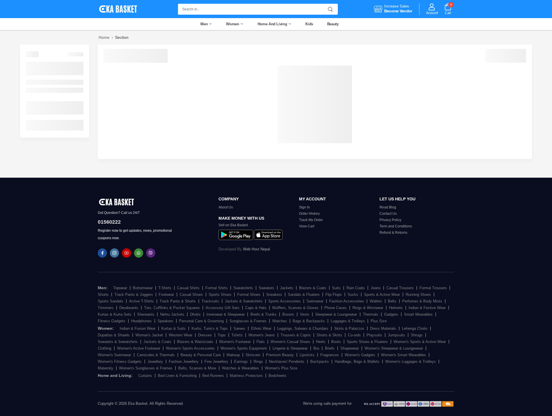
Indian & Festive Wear (427, 308)
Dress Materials (383, 328)
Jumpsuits (396, 335)
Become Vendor (398, 11)
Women (233, 24)
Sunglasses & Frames (248, 321)
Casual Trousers (400, 288)
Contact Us (388, 214)
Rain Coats (355, 288)
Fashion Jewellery (184, 361)
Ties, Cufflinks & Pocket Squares (172, 308)
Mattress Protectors (246, 375)
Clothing (104, 348)
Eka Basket (137, 403)
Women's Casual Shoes (290, 342)
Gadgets (391, 314)
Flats (260, 342)
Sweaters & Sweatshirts (118, 342)
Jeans (376, 288)
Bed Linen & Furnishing (47, 90)
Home (104, 37)
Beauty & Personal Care (201, 355)
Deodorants (128, 308)
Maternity (105, 368)
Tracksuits (210, 301)
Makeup (233, 355)
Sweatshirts (243, 288)
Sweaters (266, 288)
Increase (391, 6)
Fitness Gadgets (111, 321)
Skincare (253, 355)
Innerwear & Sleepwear (225, 314)
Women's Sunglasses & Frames (145, 368)
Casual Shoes (191, 294)
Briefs (330, 348)
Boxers (288, 314)
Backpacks (319, 361)
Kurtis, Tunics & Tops (209, 328)
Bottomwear (143, 288)
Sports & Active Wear (382, 294)
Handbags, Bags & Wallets (357, 361)
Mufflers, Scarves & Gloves (295, 308)
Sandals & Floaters (304, 294)
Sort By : (111, 54)
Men (204, 24)
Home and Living (273, 24)
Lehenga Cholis (415, 328)
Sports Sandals (110, 301)
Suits (336, 288)
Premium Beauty (280, 355)
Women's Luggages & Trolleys (410, 361)
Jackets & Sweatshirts (243, 301)
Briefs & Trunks (263, 314)
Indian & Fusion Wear (138, 328)
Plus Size (379, 321)
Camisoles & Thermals (156, 355)
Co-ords (354, 335)
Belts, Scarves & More (197, 368)
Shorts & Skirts (329, 335)
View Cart (306, 226)
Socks (353, 294)
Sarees (239, 328)
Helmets (396, 308)
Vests (304, 314)
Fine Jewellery (216, 361)
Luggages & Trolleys (348, 321)
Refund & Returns (393, 233)
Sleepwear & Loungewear (336, 314)
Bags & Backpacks (309, 321)
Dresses (205, 335)
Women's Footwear (235, 342)
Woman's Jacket (149, 335)
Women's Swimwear (114, 355)
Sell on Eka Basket (233, 225)
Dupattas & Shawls (114, 335)
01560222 (109, 222)
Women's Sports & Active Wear (420, 342)
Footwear (166, 294)
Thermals (370, 314)
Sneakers (274, 294)
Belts (392, 301)
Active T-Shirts (141, 301)
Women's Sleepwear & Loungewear (394, 348)
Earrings (241, 361)
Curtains (34, 82)
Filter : (32, 53)
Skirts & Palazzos (349, 328)
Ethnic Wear (261, 328)
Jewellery (155, 361)
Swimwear (314, 301)
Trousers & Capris (296, 335)
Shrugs (417, 335)
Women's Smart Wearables (403, 355)
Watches (279, 321)
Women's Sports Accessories (190, 348)
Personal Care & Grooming (201, 321)
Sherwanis (145, 314)
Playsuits (374, 335)
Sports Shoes (220, 294)
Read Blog (387, 207)
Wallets (376, 301)
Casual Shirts (188, 288)
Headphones (141, 321)
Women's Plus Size (281, 368)
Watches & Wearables (240, 368)
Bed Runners (213, 375)
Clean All (75, 54)
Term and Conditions (395, 226)
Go (76, 125)
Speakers (165, 321)
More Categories (42, 68)
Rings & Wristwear (367, 308)
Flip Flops (333, 294)
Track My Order (311, 220)
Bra (316, 348)
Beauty (333, 24)
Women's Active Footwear (138, 348)
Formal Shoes (248, 294)
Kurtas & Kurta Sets (114, 314)
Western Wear (180, 335)
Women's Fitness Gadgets (120, 361)
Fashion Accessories (346, 301)
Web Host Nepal (256, 249)
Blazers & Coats (312, 288)
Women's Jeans (261, 335)
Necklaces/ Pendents (286, 361)
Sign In (304, 207)
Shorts (103, 294)
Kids (309, 24)
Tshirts (237, 335)
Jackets (286, 288)
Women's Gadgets (360, 355)
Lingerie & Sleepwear (290, 348)
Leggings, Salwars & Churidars (302, 328)
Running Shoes (418, 294)
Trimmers (106, 308)
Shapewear (349, 348)
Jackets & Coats (157, 342)
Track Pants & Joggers (133, 294)
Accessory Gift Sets (222, 308)
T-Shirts (164, 288)
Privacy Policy (390, 220)
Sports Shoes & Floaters (367, 342)
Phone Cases (335, 308)
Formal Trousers (433, 288)
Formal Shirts (216, 288)
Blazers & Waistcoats (195, 342)
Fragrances (329, 355)
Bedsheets (277, 375)
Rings (258, 361)
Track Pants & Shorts (178, 301)
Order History (309, 214)
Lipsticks (307, 355)
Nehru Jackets (172, 314)
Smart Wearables (418, 314)
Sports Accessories (284, 301)
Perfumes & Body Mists (422, 301)
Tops (222, 335)
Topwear (120, 288)
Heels (320, 342)
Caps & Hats (256, 308)
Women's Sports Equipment (244, 348)
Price (31, 107)
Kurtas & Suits (173, 328)
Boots (336, 342)
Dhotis (195, 314)
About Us (225, 207)
